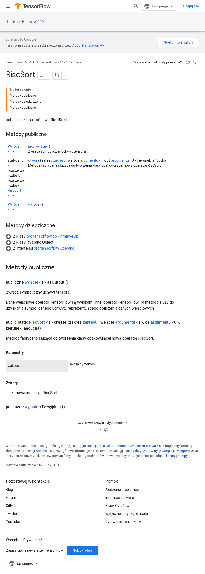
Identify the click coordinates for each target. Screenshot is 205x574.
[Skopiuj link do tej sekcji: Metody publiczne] (52, 135)
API (31, 62)
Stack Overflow (118, 506)
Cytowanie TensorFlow (123, 522)
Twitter (12, 514)
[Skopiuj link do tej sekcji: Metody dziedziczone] (60, 226)
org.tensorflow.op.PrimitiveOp (52, 236)
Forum (11, 498)
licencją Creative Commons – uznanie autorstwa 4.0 (124, 446)
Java (77, 62)
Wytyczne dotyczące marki (127, 514)
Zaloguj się (189, 6)
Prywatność (33, 540)
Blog (9, 490)
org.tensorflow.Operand (54, 248)
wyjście (34, 204)
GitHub (11, 506)
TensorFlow (14, 62)
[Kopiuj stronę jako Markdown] (57, 75)
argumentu (89, 160)
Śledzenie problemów (123, 490)
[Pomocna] (188, 62)
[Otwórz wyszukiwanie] (136, 6)
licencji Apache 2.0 (38, 451)
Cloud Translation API (89, 45)
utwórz (34, 160)
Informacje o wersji (121, 498)
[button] (42, 236)
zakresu (59, 160)
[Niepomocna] (195, 62)
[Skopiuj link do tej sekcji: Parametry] (29, 353)
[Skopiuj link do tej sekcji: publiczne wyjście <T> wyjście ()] (71, 407)
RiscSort (14, 190)
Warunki (12, 540)
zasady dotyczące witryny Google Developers (157, 451)
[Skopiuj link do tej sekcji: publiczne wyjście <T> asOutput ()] (75, 282)
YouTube (13, 522)
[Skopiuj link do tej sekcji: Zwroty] (23, 383)
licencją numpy (177, 456)
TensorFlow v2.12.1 (27, 22)
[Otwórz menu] (8, 6)
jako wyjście (37, 146)
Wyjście (14, 146)
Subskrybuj (82, 550)
